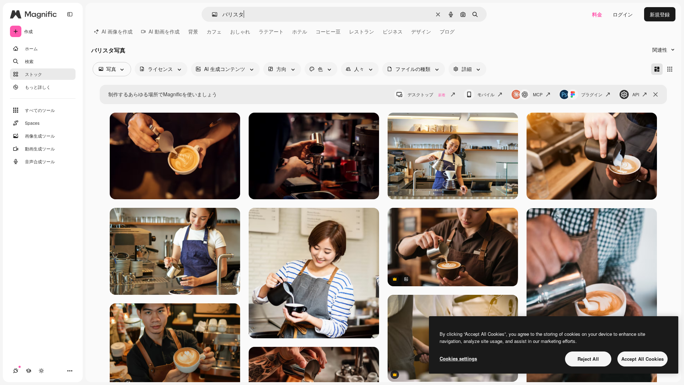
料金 (597, 14)
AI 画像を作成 (117, 31)
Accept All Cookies (642, 358)
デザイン (421, 31)
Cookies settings (458, 358)
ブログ (447, 31)
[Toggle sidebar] (70, 14)
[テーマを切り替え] (41, 370)
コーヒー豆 (328, 31)
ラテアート (271, 31)
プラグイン (591, 94)
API (635, 94)
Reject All (588, 358)
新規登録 (660, 14)
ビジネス (393, 31)
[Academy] (28, 370)
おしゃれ (240, 31)
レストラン (361, 31)
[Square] (669, 69)
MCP (538, 94)
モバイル (485, 94)
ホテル (299, 31)
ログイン (623, 14)
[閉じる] (655, 94)
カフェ (214, 31)
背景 (193, 31)
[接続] (15, 370)
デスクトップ (426, 94)
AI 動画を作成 (164, 31)
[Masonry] (657, 69)
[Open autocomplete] (212, 14)
